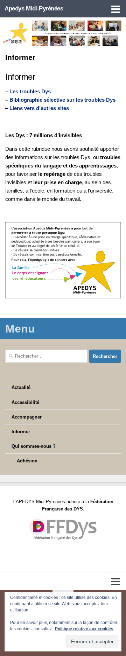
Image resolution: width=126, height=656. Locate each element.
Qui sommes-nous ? (34, 446)
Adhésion (27, 460)
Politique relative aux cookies (84, 628)
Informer (21, 431)
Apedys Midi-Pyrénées (34, 8)
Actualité (21, 387)
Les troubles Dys (30, 91)
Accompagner (27, 417)
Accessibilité (25, 402)
